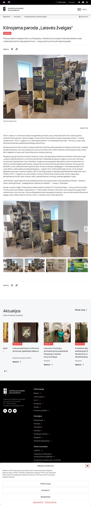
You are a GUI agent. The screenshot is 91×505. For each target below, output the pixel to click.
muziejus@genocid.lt (17, 406)
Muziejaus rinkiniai (41, 434)
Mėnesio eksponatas (41, 441)
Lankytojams (39, 397)
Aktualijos (37, 427)
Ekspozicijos (38, 420)
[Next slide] (86, 229)
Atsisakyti (45, 490)
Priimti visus (45, 483)
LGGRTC (37, 450)
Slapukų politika (38, 502)
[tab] (4, 371)
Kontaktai (72, 2)
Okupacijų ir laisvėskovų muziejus (15, 9)
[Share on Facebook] (12, 49)
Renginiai (37, 437)
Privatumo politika (51, 502)
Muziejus (37, 430)
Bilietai (36, 393)
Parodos (37, 423)
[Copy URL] (16, 49)
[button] (87, 466)
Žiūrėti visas (80, 310)
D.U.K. (36, 400)
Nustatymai (45, 497)
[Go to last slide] (5, 229)
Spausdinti (84, 17)
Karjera (36, 407)
